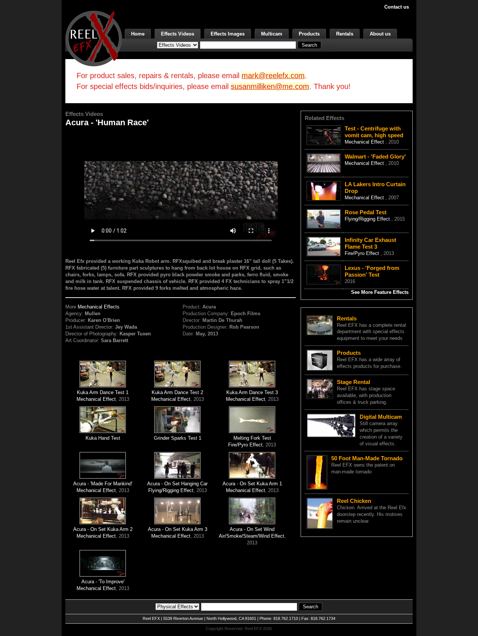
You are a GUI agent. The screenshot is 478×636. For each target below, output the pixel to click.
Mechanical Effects (99, 307)
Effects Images (228, 34)
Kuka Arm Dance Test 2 (177, 392)
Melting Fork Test (252, 438)
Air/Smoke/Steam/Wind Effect (251, 536)
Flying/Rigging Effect (170, 490)
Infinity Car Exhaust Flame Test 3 (370, 243)
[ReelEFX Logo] (93, 38)
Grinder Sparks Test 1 (177, 438)
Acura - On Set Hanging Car (177, 483)
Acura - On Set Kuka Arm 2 (103, 529)
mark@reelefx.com (273, 75)
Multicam (271, 34)
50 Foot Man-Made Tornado (367, 458)
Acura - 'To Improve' (102, 581)
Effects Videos (177, 34)
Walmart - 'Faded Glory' (375, 156)
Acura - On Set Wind (252, 529)
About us (380, 34)
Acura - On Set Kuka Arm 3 (177, 529)
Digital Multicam (381, 417)
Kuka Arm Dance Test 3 (252, 392)
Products (309, 34)
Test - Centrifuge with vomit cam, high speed (374, 131)
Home (138, 34)
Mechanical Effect (96, 399)
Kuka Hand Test (103, 438)
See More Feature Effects (380, 292)
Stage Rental (353, 382)
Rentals (344, 34)
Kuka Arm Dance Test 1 (102, 392)
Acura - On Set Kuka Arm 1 (252, 483)
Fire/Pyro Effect (245, 445)
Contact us (396, 7)
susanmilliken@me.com (270, 86)
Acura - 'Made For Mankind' (102, 483)
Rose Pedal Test (366, 212)
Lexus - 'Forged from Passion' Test (372, 271)
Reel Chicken (354, 501)
